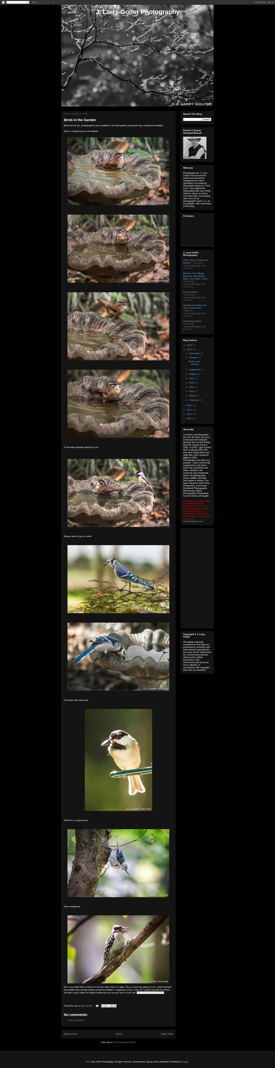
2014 (189, 405)
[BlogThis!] (105, 1005)
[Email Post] (97, 1006)
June (192, 382)
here (204, 201)
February (194, 400)
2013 (189, 410)
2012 (189, 414)
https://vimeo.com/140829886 (150, 993)
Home (119, 1034)
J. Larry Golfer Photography (138, 11)
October (193, 357)
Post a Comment (75, 1020)
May (191, 387)
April (191, 391)
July (191, 378)
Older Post (167, 1034)
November (195, 353)
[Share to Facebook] (111, 1005)
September (195, 369)
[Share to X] (108, 1005)
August (193, 374)
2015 (189, 349)
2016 (189, 345)
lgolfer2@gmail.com (193, 521)
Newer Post (70, 1034)
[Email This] (102, 1005)
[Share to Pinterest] (114, 1005)
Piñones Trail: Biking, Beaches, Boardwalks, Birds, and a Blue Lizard (195, 276)
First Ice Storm (190, 292)
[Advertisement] (196, 577)
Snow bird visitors (192, 321)
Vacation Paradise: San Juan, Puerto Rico (195, 306)
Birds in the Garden (194, 362)
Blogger (185, 1062)
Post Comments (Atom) (125, 1042)
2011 (189, 418)
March (192, 395)
